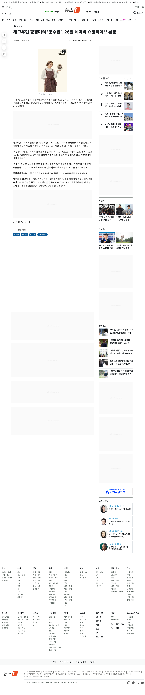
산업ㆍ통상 (37, 578)
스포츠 (102, 229)
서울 (65, 575)
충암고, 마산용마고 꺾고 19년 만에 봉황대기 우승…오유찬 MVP (55, 2)
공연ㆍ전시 (52, 617)
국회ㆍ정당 (5, 575)
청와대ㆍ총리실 (7, 572)
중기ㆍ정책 (130, 583)
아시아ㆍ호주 (53, 578)
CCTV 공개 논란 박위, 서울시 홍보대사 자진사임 (114, 127)
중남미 (51, 586)
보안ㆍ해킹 (21, 628)
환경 (18, 586)
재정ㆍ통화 (37, 575)
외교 (81, 568)
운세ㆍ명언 (52, 639)
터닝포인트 (130, 628)
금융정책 (114, 575)
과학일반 (20, 634)
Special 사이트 (133, 613)
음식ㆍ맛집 (52, 650)
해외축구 (83, 625)
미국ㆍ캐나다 (53, 575)
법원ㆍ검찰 (21, 575)
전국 (66, 568)
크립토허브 (48, 12)
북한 (97, 568)
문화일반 (52, 628)
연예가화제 (68, 617)
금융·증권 (115, 568)
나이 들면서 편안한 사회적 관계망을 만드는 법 (119, 535)
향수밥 (24, 234)
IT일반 (19, 625)
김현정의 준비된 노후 (115, 531)
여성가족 (20, 594)
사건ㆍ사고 (21, 572)
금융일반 (114, 572)
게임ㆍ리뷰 (21, 631)
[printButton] (4, 54)
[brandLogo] (72, 10)
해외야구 (83, 620)
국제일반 (52, 603)
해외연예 (67, 628)
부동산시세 (5, 625)
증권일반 (114, 583)
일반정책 (5, 620)
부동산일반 (5, 617)
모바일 (19, 622)
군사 (97, 575)
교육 (18, 578)
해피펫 (56, 12)
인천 (65, 581)
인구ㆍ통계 (37, 581)
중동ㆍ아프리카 (54, 583)
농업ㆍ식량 (37, 586)
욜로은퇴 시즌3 (114, 518)
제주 (65, 606)
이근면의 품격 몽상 (115, 544)
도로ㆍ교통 (52, 642)
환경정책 (36, 589)
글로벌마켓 (115, 620)
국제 (50, 568)
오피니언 (103, 500)
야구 (81, 617)
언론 (50, 631)
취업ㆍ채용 (130, 600)
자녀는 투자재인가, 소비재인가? (119, 522)
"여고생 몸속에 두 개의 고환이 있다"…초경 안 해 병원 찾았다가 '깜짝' (121, 374)
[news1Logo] (10, 673)
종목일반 (83, 636)
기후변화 (52, 592)
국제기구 (52, 594)
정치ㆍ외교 (99, 572)
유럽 (50, 581)
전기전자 (130, 578)
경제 (34, 568)
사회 (19, 568)
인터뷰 (66, 631)
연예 (101, 201)
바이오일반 (36, 625)
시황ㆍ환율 (115, 586)
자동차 (129, 581)
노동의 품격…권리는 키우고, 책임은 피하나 (119, 548)
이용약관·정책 (81, 662)
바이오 (35, 613)
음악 (65, 625)
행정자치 (67, 572)
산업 (14, 26)
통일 (81, 575)
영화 (65, 622)
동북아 (51, 572)
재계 (128, 575)
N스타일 (67, 634)
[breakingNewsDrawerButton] (7, 7)
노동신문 (96, 12)
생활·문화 (53, 613)
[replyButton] (4, 41)
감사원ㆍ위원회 (7, 578)
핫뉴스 (102, 325)
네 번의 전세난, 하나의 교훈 (120, 509)
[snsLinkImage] (128, 683)
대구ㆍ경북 (68, 597)
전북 (65, 592)
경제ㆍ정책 (37, 572)
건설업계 (5, 628)
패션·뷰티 (130, 592)
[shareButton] (4, 35)
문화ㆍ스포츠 (100, 583)
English (88, 12)
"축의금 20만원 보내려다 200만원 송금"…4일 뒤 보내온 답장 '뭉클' (121, 343)
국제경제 (52, 589)
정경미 (16, 234)
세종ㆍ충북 (68, 586)
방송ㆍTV (67, 620)
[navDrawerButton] (3, 7)
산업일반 (130, 572)
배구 (81, 628)
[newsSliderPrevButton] (125, 79)
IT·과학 (20, 613)
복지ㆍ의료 (37, 617)
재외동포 (83, 578)
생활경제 (130, 589)
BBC (112, 617)
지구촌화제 (52, 600)
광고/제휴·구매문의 (65, 662)
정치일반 (5, 581)
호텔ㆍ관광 (130, 597)
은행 (112, 578)
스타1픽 (129, 622)
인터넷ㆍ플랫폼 (22, 617)
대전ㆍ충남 (68, 589)
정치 (3, 568)
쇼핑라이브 (42, 234)
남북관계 (99, 586)
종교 (50, 622)
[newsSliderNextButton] (130, 79)
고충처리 (92, 662)
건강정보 (52, 634)
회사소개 (53, 662)
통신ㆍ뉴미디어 (22, 620)
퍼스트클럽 (130, 634)
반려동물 (52, 645)
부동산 (4, 613)
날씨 (18, 589)
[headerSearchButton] (10, 7)
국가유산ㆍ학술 (54, 625)
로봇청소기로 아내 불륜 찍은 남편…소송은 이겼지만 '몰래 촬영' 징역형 (121, 363)
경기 (65, 578)
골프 (81, 634)
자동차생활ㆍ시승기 (55, 648)
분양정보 (5, 622)
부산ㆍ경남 (68, 600)
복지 (18, 581)
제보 (142, 7)
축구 (81, 622)
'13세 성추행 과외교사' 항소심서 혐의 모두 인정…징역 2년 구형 (114, 117)
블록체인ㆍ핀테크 (117, 592)
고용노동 (36, 583)
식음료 (129, 594)
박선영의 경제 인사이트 (116, 506)
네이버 (32, 234)
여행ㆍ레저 (52, 636)
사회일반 (20, 597)
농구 (81, 631)
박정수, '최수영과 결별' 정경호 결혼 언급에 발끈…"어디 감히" (114, 86)
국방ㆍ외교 (83, 572)
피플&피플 (52, 597)
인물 (18, 592)
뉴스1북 (129, 631)
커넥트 (137, 7)
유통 (128, 586)
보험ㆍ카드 (115, 581)
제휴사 (113, 613)
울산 (65, 603)
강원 (65, 583)
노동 (18, 583)
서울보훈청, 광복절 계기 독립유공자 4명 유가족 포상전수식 (102, 2)
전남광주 (67, 594)
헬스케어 (36, 622)
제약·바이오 (37, 620)
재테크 (113, 589)
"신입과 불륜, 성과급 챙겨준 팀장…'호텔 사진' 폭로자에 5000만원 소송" (121, 353)
